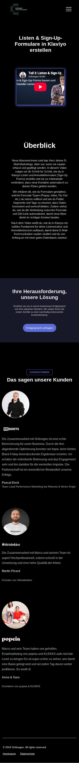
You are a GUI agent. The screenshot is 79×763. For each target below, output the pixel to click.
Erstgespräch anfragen (39, 327)
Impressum (9, 753)
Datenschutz (27, 753)
